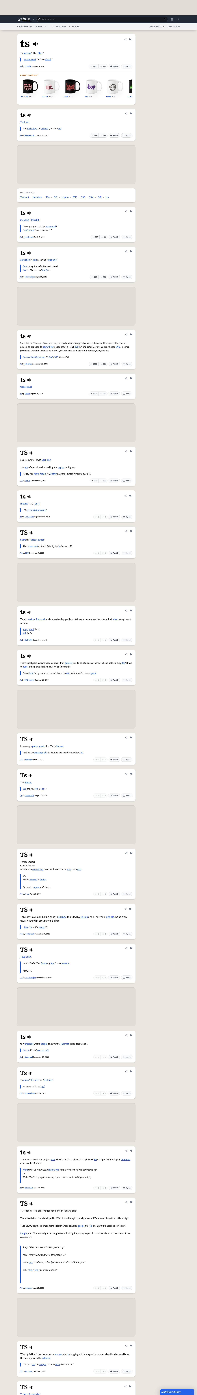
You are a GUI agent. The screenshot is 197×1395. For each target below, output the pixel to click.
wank (31, 629)
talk (47, 1050)
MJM (27, 553)
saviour (31, 619)
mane (31, 230)
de (95, 1159)
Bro (24, 789)
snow (30, 546)
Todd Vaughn (30, 977)
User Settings (174, 26)
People (23, 1233)
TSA (48, 197)
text (35, 260)
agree (36, 887)
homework (51, 226)
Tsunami (24, 197)
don (123, 663)
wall (36, 546)
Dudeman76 (29, 795)
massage (38, 752)
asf (59, 128)
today (42, 474)
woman (58, 1354)
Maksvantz (29, 1188)
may (69, 869)
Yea (26, 927)
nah (26, 230)
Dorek (27, 59)
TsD (99, 197)
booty (45, 270)
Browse (39, 26)
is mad (31, 510)
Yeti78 (27, 480)
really (51, 1169)
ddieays (28, 1288)
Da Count (29, 1371)
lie (91, 1226)
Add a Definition (157, 26)
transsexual (26, 387)
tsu (107, 197)
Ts (21, 795)
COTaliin (28, 66)
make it (65, 963)
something (48, 347)
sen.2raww (29, 237)
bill (24, 270)
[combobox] (102, 19)
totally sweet (37, 539)
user (53, 1159)
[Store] (172, 19)
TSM (91, 197)
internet (33, 879)
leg (52, 963)
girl (45, 752)
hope (56, 1169)
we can (40, 1050)
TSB (83, 197)
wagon (42, 1364)
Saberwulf (29, 1057)
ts (21, 66)
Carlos (84, 917)
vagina (61, 467)
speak (93, 673)
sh (36, 504)
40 (82, 752)
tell (67, 673)
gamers (69, 663)
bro (44, 510)
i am (31, 673)
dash (115, 619)
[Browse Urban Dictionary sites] (26, 19)
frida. (27, 894)
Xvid (51, 357)
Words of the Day (24, 26)
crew (41, 927)
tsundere (37, 197)
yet (42, 789)
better (53, 474)
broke (44, 963)
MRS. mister (29, 680)
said (33, 59)
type (25, 666)
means (27, 53)
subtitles (28, 364)
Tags (25, 629)
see (36, 789)
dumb (48, 59)
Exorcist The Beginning (34, 357)
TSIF (75, 197)
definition (25, 260)
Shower (60, 746)
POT (56, 357)
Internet (76, 26)
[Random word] (165, 19)
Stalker (28, 782)
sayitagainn (29, 517)
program (29, 1044)
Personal (40, 619)
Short (23, 539)
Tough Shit (25, 957)
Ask (24, 633)
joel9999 (28, 759)
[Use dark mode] (177, 19)
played (44, 128)
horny (36, 474)
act (26, 467)
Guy (31, 1270)
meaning (24, 220)
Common (125, 1159)
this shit (35, 220)
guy (31, 1262)
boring (43, 879)
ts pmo (65, 197)
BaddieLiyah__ (30, 135)
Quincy (62, 917)
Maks (25, 1169)
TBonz (27, 393)
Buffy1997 (28, 640)
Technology (61, 26)
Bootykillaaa (30, 1093)
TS (21, 480)
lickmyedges (30, 277)
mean (26, 1080)
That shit (24, 122)
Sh (39, 53)
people (110, 917)
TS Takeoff (29, 934)
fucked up (32, 128)
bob (25, 266)
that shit (48, 1080)
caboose (46, 1358)
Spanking (46, 460)
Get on (26, 1050)
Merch (128, 66)
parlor (35, 746)
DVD (76, 347)
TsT (55, 197)
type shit (52, 260)
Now (57, 1364)
